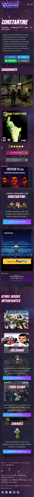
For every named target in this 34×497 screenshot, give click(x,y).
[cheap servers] (17, 278)
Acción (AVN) (15, 27)
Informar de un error (16, 451)
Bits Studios (5, 29)
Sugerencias (4, 488)
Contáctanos (27, 485)
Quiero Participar (16, 415)
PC (22, 27)
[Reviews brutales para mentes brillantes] (14, 177)
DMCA (10, 488)
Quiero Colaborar (16, 378)
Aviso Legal (18, 485)
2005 (26, 27)
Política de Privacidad (7, 485)
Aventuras (5, 27)
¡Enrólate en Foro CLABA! (17, 222)
